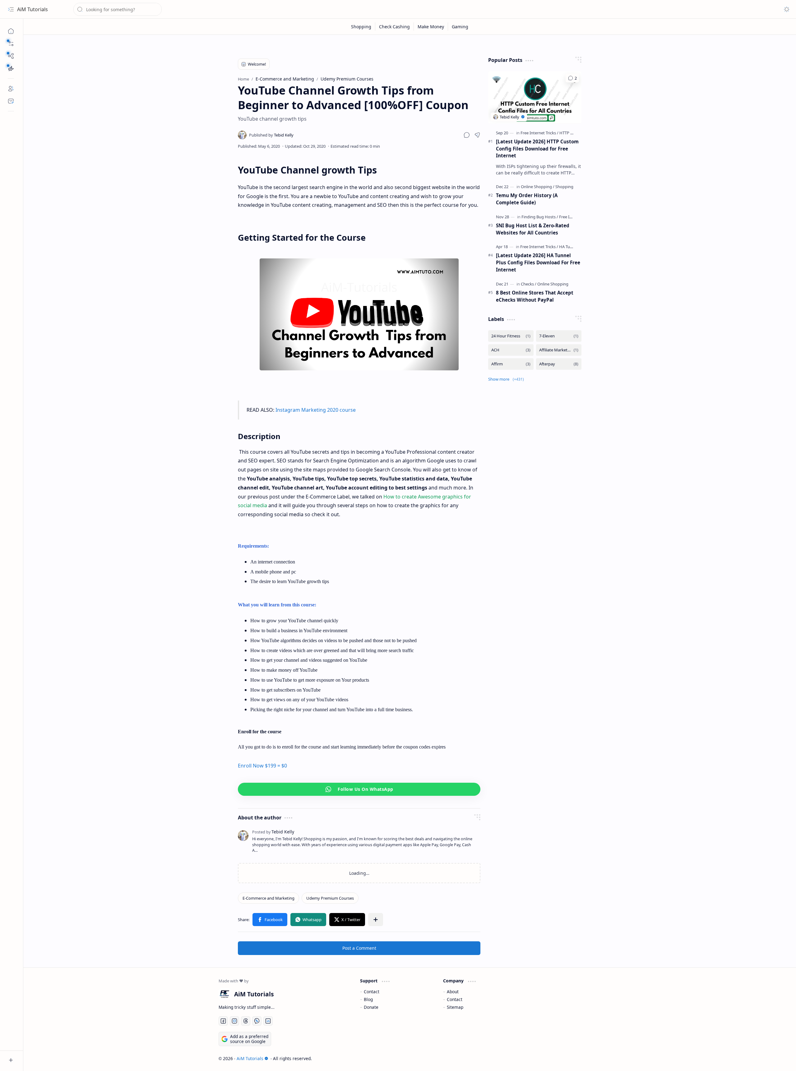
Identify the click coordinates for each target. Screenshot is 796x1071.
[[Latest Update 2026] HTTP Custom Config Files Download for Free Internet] (534, 97)
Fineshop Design (583, 1058)
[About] (11, 88)
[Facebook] (269, 919)
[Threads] (245, 1021)
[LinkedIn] (268, 1021)
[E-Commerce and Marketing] (268, 898)
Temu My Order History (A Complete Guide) (527, 199)
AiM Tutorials (32, 9)
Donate (371, 1007)
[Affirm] (511, 364)
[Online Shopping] (537, 186)
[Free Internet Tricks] (539, 133)
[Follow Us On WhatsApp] (359, 789)
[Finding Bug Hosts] (539, 217)
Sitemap (455, 1007)
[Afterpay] (558, 364)
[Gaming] (460, 26)
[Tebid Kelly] (271, 135)
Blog (368, 999)
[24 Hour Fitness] (511, 336)
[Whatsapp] (308, 919)
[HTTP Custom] (572, 133)
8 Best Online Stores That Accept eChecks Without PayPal (534, 296)
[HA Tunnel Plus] (573, 246)
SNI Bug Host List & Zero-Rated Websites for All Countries (532, 229)
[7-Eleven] (558, 336)
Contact (371, 991)
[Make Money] (431, 26)
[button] (11, 43)
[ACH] (511, 350)
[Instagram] (234, 1021)
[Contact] (11, 101)
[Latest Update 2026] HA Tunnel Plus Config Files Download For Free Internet (538, 262)
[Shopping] (361, 26)
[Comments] (572, 78)
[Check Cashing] (394, 26)
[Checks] (528, 284)
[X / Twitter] (347, 919)
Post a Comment (359, 948)
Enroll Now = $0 (262, 765)
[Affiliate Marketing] (558, 350)
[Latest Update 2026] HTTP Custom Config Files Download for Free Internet (537, 148)
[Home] (11, 31)
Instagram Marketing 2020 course (315, 409)
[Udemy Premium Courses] (330, 898)
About (453, 991)
